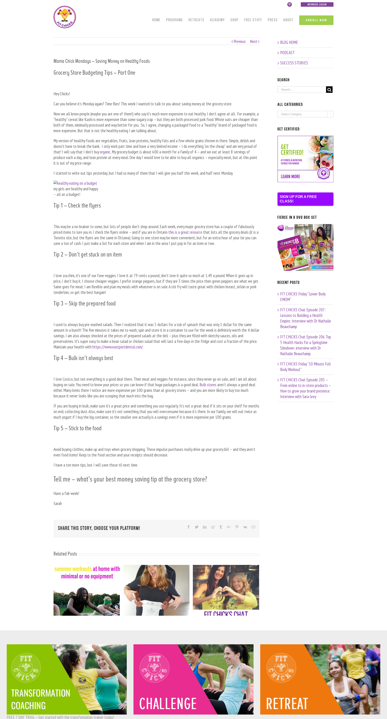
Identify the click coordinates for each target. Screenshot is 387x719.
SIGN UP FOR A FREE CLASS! (298, 199)
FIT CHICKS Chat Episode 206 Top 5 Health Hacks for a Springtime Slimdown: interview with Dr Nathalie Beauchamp (305, 345)
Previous (240, 41)
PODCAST (287, 52)
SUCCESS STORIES (294, 63)
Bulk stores (208, 384)
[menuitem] (159, 20)
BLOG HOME (289, 42)
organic (105, 152)
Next (253, 41)
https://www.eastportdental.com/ (117, 347)
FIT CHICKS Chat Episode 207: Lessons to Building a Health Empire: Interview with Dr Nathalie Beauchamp (305, 318)
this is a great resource (185, 232)
